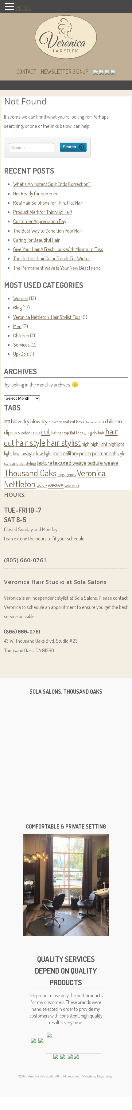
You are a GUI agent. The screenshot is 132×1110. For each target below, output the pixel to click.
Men (17, 326)
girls (93, 432)
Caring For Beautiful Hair (36, 240)
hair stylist (63, 442)
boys (80, 421)
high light (99, 444)
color (25, 432)
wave (42, 485)
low (16, 453)
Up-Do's (21, 354)
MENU (23, 8)
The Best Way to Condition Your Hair (47, 230)
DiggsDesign (105, 1076)
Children (21, 335)
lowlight (28, 453)
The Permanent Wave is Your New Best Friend (57, 268)
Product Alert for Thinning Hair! (42, 212)
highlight (116, 444)
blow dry (20, 421)
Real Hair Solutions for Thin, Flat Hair (48, 202)
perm (85, 453)
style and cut (14, 463)
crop (35, 432)
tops (60, 474)
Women (20, 298)
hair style (30, 442)
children (113, 421)
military (70, 453)
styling (30, 463)
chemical (91, 422)
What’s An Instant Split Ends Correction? (52, 184)
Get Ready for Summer (35, 193)
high (86, 444)
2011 (7, 421)
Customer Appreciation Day (39, 221)
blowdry (39, 421)
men (57, 453)
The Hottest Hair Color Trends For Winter (51, 258)
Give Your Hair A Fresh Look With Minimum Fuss (58, 249)
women (71, 485)
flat (53, 432)
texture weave (102, 462)
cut (45, 431)
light (8, 453)
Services (21, 344)
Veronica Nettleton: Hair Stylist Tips (46, 317)
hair (101, 432)
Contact (26, 71)
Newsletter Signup (64, 71)
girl (86, 433)
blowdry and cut (62, 421)
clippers (12, 432)
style (121, 453)
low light (44, 453)
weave (56, 484)
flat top (63, 432)
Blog (17, 307)
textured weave (70, 462)
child (101, 422)
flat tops (76, 432)
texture (44, 462)
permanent (104, 453)
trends (70, 474)
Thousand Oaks (30, 472)
